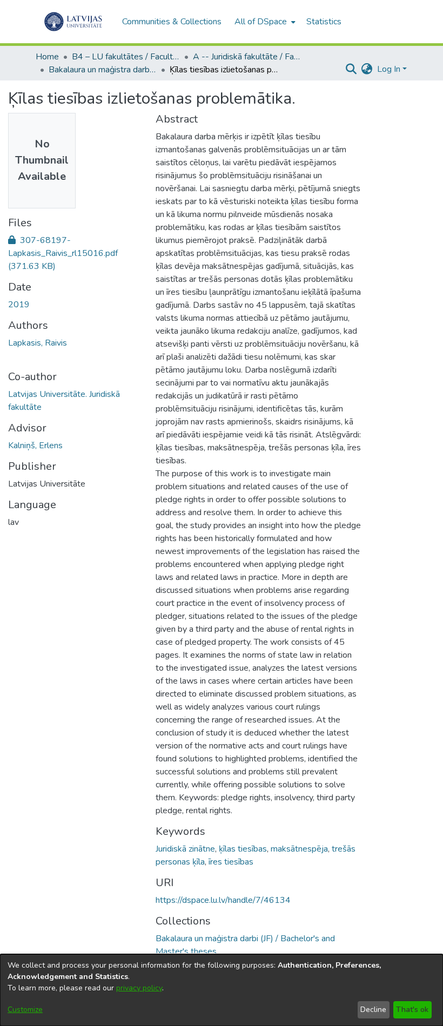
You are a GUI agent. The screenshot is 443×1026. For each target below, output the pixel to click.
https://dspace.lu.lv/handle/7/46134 (223, 900)
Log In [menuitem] (388, 69)
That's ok (412, 1009)
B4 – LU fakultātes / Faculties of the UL (126, 57)
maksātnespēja (299, 849)
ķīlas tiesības (243, 849)
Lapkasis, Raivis (37, 343)
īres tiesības (231, 862)
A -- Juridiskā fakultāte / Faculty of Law (247, 57)
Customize (25, 1009)
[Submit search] (351, 69)
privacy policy (139, 988)
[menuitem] (264, 21)
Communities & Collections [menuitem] (172, 22)
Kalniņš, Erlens (35, 445)
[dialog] (221, 990)
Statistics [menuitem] (323, 22)
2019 (19, 304)
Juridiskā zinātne (185, 849)
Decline (373, 1009)
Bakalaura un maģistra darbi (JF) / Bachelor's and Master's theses (103, 70)
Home (47, 57)
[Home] (73, 21)
